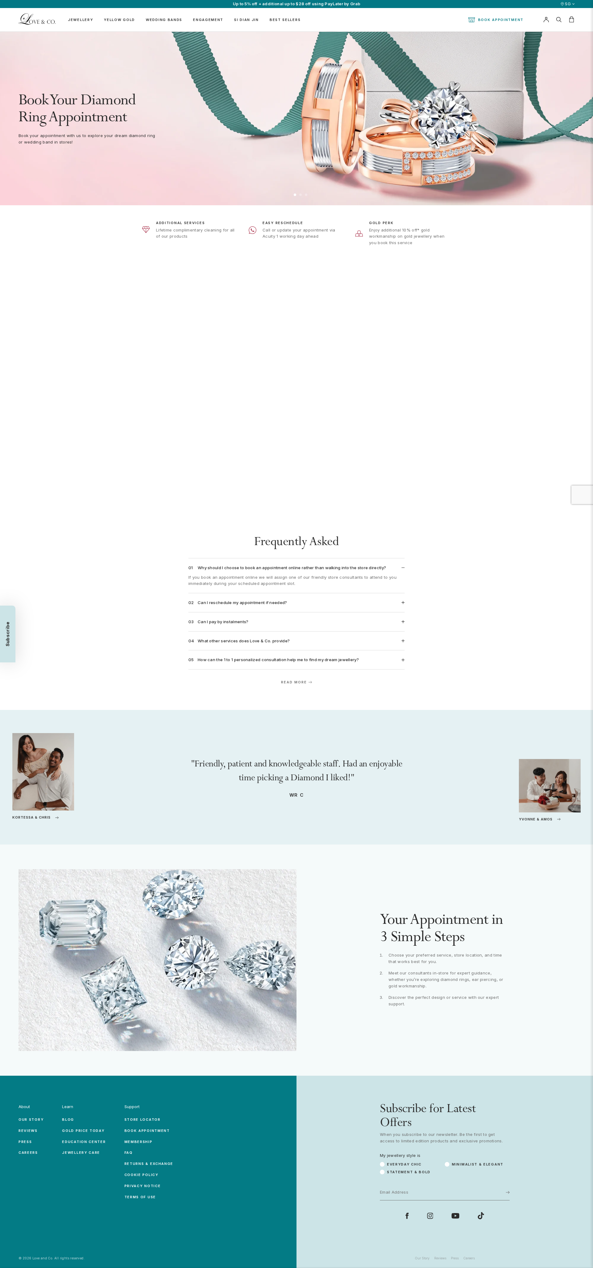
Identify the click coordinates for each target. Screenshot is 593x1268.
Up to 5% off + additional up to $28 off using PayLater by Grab (296, 4)
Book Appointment (501, 20)
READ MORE (294, 682)
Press (25, 1142)
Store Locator (142, 1119)
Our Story (31, 1119)
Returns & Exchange (149, 1164)
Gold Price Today (83, 1130)
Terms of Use (140, 1197)
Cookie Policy (141, 1175)
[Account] (546, 19)
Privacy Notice (142, 1186)
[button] (295, 195)
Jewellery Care (81, 1152)
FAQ (128, 1152)
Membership (138, 1142)
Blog (68, 1119)
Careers (28, 1152)
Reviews (28, 1130)
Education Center (84, 1142)
